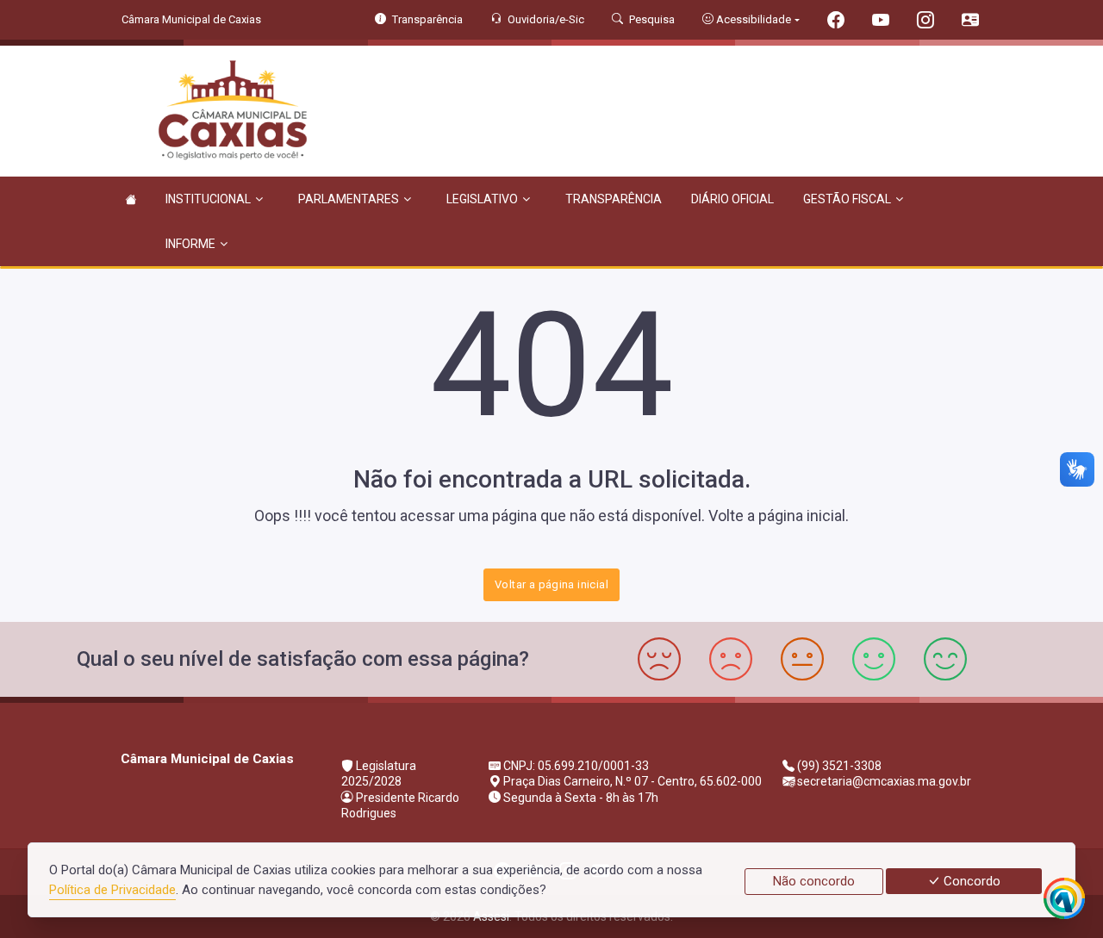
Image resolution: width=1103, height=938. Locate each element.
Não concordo (814, 881)
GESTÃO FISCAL (847, 199)
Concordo (970, 881)
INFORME (190, 244)
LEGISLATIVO (482, 199)
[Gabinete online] (970, 22)
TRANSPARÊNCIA (613, 199)
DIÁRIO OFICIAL (732, 199)
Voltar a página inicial (551, 584)
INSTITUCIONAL (208, 199)
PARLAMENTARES (348, 199)
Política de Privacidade (112, 890)
